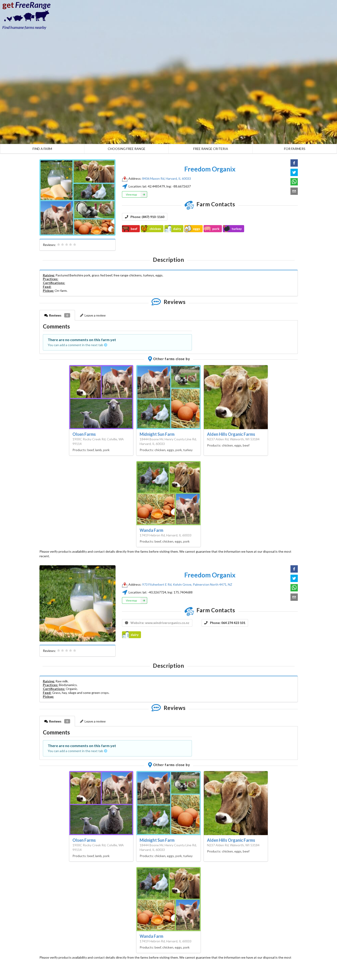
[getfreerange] (25, 17)
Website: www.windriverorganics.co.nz (159, 623)
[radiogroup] (67, 244)
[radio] (59, 244)
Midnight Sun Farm (157, 434)
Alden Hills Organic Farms (231, 434)
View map (131, 194)
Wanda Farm (151, 530)
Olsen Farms (84, 434)
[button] (294, 163)
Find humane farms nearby (24, 27)
